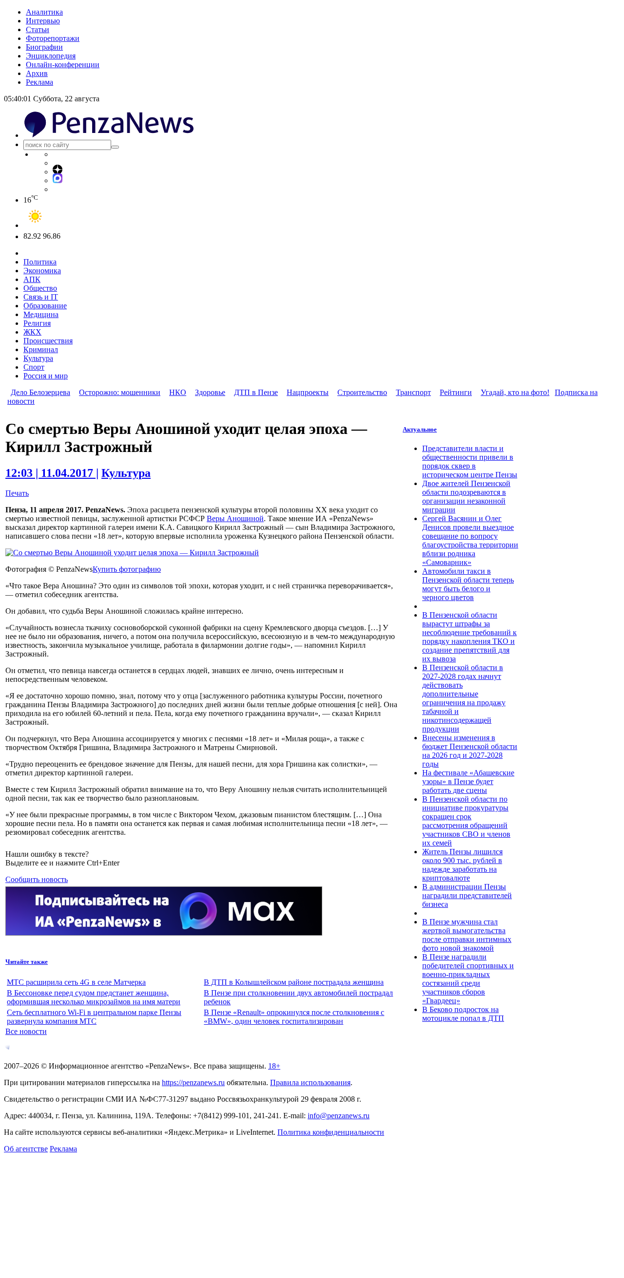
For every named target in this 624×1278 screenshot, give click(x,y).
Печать (17, 493)
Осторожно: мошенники (119, 392)
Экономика (42, 270)
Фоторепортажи (52, 38)
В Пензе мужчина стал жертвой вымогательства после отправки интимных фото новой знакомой (466, 935)
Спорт (33, 367)
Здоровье (210, 392)
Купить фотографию (127, 569)
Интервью (43, 21)
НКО (177, 392)
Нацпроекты (308, 392)
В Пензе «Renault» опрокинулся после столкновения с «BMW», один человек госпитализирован (294, 1016)
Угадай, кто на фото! (515, 392)
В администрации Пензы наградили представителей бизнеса (467, 895)
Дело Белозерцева (40, 392)
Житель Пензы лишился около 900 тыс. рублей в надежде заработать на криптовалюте (462, 864)
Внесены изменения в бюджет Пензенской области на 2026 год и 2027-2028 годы (469, 750)
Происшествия (48, 341)
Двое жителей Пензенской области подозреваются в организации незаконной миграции (466, 496)
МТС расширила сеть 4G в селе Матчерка (76, 982)
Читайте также (26, 961)
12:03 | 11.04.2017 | (51, 473)
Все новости (26, 1031)
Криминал (40, 349)
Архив (37, 73)
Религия (37, 323)
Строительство (362, 392)
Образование (45, 305)
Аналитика (44, 12)
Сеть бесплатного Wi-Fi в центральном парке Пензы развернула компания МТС (94, 1016)
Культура (38, 358)
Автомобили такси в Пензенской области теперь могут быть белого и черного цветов (468, 584)
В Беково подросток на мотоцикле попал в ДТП (463, 1013)
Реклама (39, 82)
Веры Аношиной (235, 518)
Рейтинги (456, 392)
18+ (274, 1066)
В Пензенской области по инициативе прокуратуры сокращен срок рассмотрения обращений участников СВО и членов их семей (466, 821)
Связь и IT (40, 297)
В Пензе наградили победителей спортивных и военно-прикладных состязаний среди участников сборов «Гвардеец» (468, 979)
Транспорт (413, 392)
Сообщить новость (36, 879)
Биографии (44, 47)
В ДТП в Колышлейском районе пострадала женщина (294, 982)
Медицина (40, 314)
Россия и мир (45, 376)
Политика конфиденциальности (330, 1132)
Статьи (37, 29)
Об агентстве (26, 1149)
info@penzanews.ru (339, 1115)
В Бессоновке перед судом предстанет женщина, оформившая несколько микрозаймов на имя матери (93, 997)
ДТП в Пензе (256, 392)
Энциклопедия (51, 56)
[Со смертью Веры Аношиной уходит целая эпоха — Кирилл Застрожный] (132, 552)
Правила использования (310, 1082)
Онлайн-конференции (62, 64)
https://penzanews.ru (193, 1082)
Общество (40, 288)
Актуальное (420, 429)
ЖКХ (32, 332)
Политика (40, 262)
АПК (31, 279)
